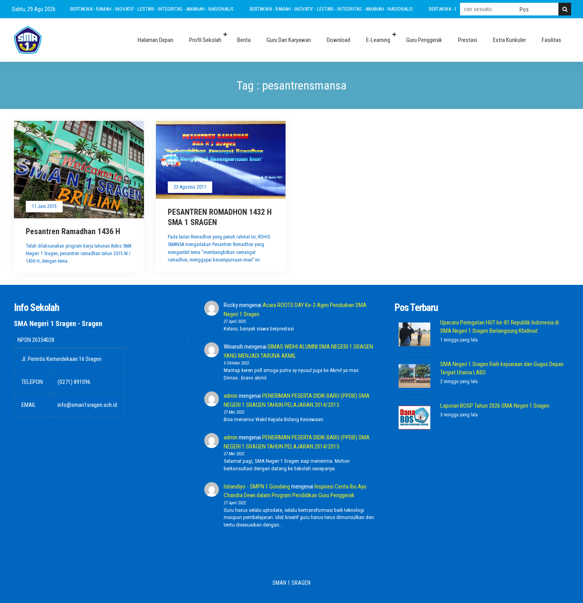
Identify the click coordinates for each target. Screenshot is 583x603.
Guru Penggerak (424, 40)
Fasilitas (551, 40)
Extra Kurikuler (509, 40)
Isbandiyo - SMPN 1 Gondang (257, 486)
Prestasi (467, 40)
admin (231, 395)
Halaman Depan (155, 40)
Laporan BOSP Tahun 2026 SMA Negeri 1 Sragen (494, 405)
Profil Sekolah (205, 40)
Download (338, 40)
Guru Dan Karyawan (289, 40)
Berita (244, 40)
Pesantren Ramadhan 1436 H (73, 231)
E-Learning (378, 40)
